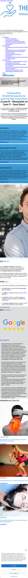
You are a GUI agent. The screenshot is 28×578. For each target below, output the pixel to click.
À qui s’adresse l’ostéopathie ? (12, 40)
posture (8, 289)
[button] (26, 550)
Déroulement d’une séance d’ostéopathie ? (15, 41)
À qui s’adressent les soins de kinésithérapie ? (15, 50)
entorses (9, 298)
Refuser (14, 569)
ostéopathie (3, 443)
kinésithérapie (3, 483)
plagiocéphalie (22, 288)
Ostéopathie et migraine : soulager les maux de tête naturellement (13, 520)
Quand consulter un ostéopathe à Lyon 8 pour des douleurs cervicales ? (13, 440)
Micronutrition (6, 60)
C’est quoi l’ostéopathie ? (11, 38)
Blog (4, 72)
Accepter (14, 565)
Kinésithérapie (6, 45)
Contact (5, 74)
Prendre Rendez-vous (8, 75)
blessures (22, 297)
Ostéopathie (6, 37)
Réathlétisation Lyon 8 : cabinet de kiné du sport (14, 480)
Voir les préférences (14, 573)
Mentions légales (14, 576)
